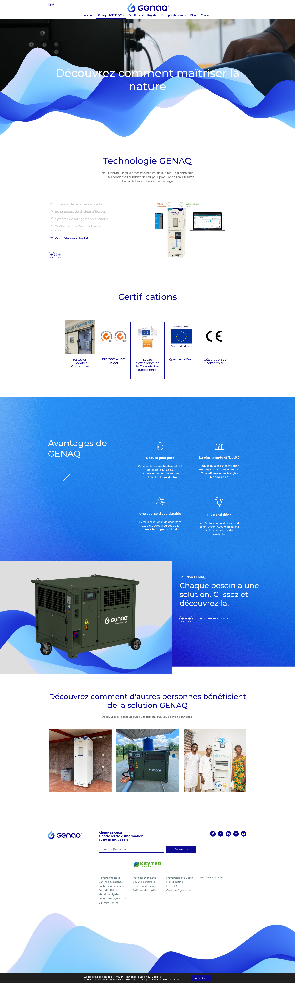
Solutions (134, 15)
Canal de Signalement (179, 890)
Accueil (88, 15)
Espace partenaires (144, 886)
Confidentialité (108, 890)
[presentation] (52, 255)
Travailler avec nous (144, 877)
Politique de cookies (111, 886)
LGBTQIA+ (172, 886)
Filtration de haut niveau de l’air (77, 204)
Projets (151, 15)
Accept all (200, 978)
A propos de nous (172, 15)
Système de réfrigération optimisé (79, 219)
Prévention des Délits (179, 877)
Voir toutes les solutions (213, 618)
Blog (193, 15)
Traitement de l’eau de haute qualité (75, 228)
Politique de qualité (144, 890)
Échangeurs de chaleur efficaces (78, 211)
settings (176, 979)
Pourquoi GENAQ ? (110, 15)
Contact (206, 15)
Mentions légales (109, 894)
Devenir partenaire (143, 881)
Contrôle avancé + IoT (69, 238)
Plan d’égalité (174, 881)
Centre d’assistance (111, 881)
